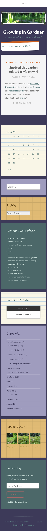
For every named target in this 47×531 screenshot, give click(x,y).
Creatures (10, 377)
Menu (25, 3)
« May (9, 169)
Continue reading (27, 103)
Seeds (10, 395)
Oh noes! (10, 386)
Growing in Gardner (23, 32)
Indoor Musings (14, 350)
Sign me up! (15, 494)
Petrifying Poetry (15, 359)
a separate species (17, 91)
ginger (22, 98)
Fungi (9, 381)
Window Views (12, 409)
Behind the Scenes (15, 63)
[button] (12, 441)
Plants (9, 391)
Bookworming (33, 63)
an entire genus (34, 87)
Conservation (12, 368)
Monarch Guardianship (17, 372)
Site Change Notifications (18, 364)
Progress (10, 399)
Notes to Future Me (16, 355)
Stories (9, 404)
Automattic (29, 525)
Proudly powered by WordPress (18, 522)
